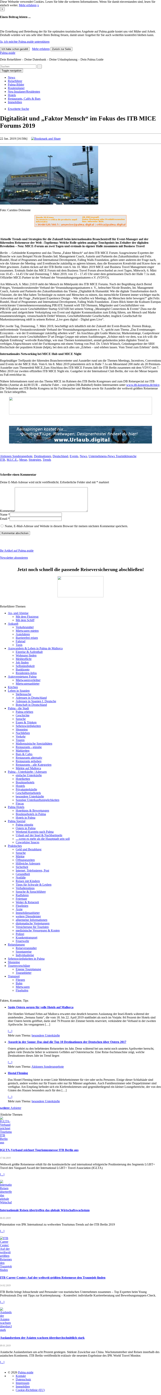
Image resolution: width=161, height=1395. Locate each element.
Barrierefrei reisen (27, 637)
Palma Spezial (16, 821)
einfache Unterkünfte (29, 775)
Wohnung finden (26, 655)
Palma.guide (7, 52)
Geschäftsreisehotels (28, 793)
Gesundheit (23, 874)
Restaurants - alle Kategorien (33, 764)
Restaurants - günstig (29, 747)
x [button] (38, 5)
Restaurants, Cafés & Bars (24, 98)
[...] (10, 1031)
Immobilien (15, 102)
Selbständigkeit (25, 666)
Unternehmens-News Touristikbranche (112, 456)
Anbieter (10, 1108)
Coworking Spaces (27, 842)
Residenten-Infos (26, 673)
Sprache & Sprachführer (31, 891)
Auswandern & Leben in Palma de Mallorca (35, 648)
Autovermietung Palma (22, 676)
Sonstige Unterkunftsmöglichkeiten (37, 800)
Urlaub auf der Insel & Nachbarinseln (39, 835)
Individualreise (25, 955)
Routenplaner (16, 88)
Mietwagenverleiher (28, 680)
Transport (14, 976)
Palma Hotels (16, 807)
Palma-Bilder (16, 84)
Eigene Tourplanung (28, 969)
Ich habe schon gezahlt (15, 49)
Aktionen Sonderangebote (16, 456)
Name (3, 514)
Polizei (20, 934)
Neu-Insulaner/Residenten (24, 91)
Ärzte (19, 909)
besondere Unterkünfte (30, 796)
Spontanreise (24, 951)
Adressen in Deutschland (31, 697)
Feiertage (21, 898)
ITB (2, 459)
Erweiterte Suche (18, 108)
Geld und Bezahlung (28, 849)
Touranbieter (23, 972)
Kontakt (21, 1376)
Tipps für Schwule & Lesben (33, 884)
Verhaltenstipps (25, 888)
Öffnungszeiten (25, 860)
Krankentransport (26, 937)
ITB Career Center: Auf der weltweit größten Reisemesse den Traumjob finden (52, 1277)
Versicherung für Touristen (32, 927)
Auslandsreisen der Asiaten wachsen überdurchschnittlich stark (42, 1337)
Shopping (22, 729)
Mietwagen (23, 987)
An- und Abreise (18, 613)
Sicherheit (22, 867)
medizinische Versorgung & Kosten (38, 930)
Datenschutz (23, 1379)
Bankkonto (22, 669)
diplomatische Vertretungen (32, 923)
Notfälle (21, 877)
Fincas (20, 803)
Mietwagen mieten (27, 630)
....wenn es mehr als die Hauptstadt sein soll (43, 838)
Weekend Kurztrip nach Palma (35, 831)
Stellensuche (23, 694)
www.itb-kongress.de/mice (142, 385)
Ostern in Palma (26, 828)
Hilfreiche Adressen (28, 863)
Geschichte (22, 715)
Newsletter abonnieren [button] (14, 557)
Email (3, 518)
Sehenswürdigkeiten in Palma (26, 958)
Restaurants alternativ (29, 757)
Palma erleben (24, 711)
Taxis (19, 644)
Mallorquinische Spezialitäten (34, 743)
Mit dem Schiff (25, 620)
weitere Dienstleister (28, 916)
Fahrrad (20, 641)
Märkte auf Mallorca (28, 768)
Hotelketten (23, 778)
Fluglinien (22, 905)
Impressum (22, 1383)
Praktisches (15, 845)
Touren (20, 740)
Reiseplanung (16, 944)
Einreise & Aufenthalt (29, 652)
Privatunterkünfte (26, 789)
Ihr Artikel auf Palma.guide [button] (17, 550)
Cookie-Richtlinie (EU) (30, 1390)
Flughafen (22, 990)
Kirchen (13, 687)
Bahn (19, 983)
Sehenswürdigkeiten (28, 726)
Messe (23, 459)
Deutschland (60, 456)
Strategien (35, 459)
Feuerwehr (22, 941)
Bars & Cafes (24, 754)
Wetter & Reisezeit (27, 902)
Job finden (22, 662)
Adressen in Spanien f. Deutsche (36, 701)
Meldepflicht (23, 659)
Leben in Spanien (19, 690)
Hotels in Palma (25, 817)
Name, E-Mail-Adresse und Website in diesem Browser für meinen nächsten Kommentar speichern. (66, 526)
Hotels (12, 95)
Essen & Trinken (26, 722)
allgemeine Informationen (31, 920)
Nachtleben (23, 733)
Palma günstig (24, 824)
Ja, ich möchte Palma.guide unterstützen (24, 41)
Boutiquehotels (25, 782)
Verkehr (21, 736)
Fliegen (20, 979)
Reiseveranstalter (26, 948)
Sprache (21, 719)
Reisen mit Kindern (28, 881)
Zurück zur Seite (61, 49)
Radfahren (22, 895)
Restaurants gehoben (28, 761)
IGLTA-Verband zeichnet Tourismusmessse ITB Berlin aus (39, 1150)
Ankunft (13, 623)
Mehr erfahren (28, 5)
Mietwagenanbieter (27, 683)
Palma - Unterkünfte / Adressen (27, 771)
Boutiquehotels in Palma (31, 814)
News (11, 77)
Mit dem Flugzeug (27, 616)
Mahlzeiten (22, 750)
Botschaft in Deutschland (31, 704)
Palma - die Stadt (18, 708)
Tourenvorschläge (19, 965)
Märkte (20, 856)
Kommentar (7, 510)
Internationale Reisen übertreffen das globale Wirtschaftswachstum (45, 1210)
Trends (47, 459)
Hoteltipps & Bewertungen (32, 810)
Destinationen (42, 456)
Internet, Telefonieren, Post (32, 870)
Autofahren (23, 634)
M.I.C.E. (12, 459)
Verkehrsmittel (25, 627)
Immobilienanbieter (28, 912)
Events (74, 456)
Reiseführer (15, 81)
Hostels (20, 786)
